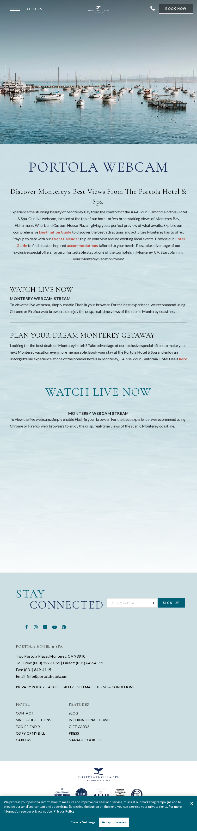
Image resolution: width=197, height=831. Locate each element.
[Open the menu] (16, 8)
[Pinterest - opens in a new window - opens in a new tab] (64, 627)
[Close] (191, 803)
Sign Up (171, 603)
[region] (98, 813)
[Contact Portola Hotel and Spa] (153, 9)
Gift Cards (79, 727)
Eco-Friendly (28, 727)
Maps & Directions (33, 720)
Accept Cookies (114, 822)
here (183, 359)
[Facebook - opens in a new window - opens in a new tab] (26, 627)
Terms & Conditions (115, 687)
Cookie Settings (83, 822)
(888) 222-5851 (46, 663)
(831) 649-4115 (37, 669)
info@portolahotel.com (47, 676)
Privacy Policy (30, 687)
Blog (73, 713)
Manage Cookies (85, 740)
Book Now (175, 9)
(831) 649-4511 (89, 663)
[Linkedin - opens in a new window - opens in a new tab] (45, 627)
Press (74, 733)
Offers (35, 9)
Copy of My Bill (30, 733)
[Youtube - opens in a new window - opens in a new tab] (55, 627)
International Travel (90, 720)
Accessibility (61, 687)
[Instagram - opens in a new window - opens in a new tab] (36, 627)
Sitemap (85, 687)
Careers (23, 740)
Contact (24, 713)
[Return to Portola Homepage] (98, 9)
